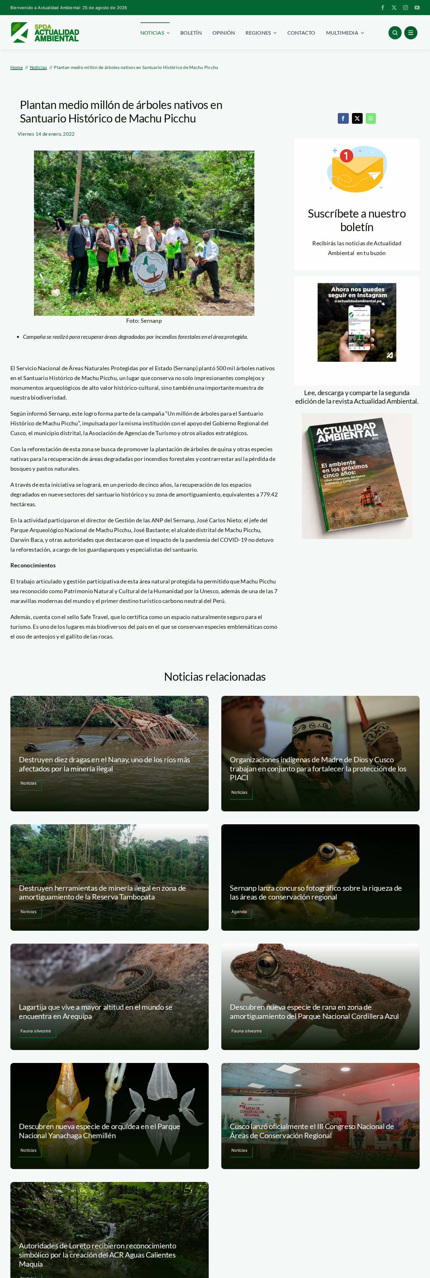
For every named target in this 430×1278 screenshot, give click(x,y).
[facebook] (382, 7)
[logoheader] (44, 24)
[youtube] (417, 7)
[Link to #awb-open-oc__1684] (410, 32)
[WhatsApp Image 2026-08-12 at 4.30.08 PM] (357, 415)
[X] (357, 118)
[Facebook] (343, 118)
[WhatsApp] (370, 118)
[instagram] (405, 7)
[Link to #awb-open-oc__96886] (395, 32)
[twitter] (394, 7)
